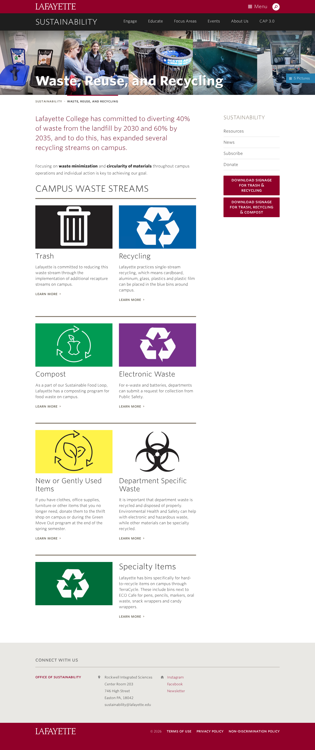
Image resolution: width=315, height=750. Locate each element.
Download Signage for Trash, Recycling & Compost (251, 207)
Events (214, 21)
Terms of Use (179, 731)
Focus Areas (185, 21)
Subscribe (233, 153)
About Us (239, 21)
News (229, 142)
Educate (155, 21)
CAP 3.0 (267, 21)
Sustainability (66, 22)
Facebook (175, 684)
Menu (260, 6)
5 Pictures (302, 78)
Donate (231, 164)
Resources (234, 131)
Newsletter (176, 691)
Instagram (175, 677)
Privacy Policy (210, 731)
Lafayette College (55, 731)
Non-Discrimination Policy (254, 731)
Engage (130, 21)
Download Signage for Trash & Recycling (251, 185)
